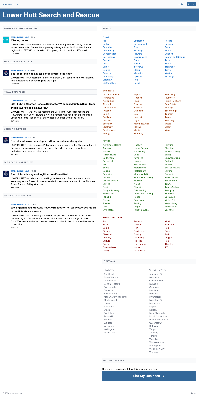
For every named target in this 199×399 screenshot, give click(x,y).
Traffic (168, 63)
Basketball (108, 161)
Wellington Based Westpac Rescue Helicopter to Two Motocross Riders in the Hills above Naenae (53, 209)
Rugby (137, 206)
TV (166, 247)
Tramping (169, 190)
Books (106, 227)
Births (106, 44)
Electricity (108, 127)
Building (107, 117)
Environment (140, 44)
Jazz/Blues (139, 250)
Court (106, 63)
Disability (107, 79)
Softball (169, 161)
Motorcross (140, 167)
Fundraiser (139, 231)
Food (136, 101)
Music (168, 221)
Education (139, 40)
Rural (167, 47)
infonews (138, 66)
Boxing (106, 171)
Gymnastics (109, 209)
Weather (169, 73)
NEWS (106, 37)
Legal (136, 120)
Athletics (107, 151)
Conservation (109, 53)
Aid (104, 40)
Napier (152, 306)
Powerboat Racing (143, 193)
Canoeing (107, 174)
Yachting (169, 209)
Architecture (109, 107)
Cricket (106, 177)
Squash (168, 164)
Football (107, 203)
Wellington (109, 329)
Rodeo (137, 197)
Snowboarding (172, 158)
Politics (168, 40)
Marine (137, 127)
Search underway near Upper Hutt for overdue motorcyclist (47, 141)
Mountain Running (143, 177)
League (137, 161)
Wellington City (156, 348)
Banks (106, 114)
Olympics (138, 187)
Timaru (153, 335)
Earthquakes (109, 83)
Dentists (107, 120)
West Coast (109, 332)
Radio (167, 234)
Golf (105, 206)
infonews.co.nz (10, 4)
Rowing (137, 203)
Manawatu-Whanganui (115, 296)
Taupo (152, 329)
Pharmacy (170, 94)
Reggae (168, 237)
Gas (136, 114)
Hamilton (154, 290)
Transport (170, 66)
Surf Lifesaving (172, 167)
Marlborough (111, 300)
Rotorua (153, 326)
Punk (167, 231)
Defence (107, 73)
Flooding (138, 50)
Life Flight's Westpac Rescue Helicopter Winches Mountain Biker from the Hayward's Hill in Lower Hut (53, 106)
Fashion (138, 221)
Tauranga (154, 332)
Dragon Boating (111, 190)
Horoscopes (140, 244)
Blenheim (154, 277)
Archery (107, 148)
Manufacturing (141, 123)
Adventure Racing (112, 145)
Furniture (138, 107)
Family (106, 250)
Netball (137, 184)
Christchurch (156, 280)
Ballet (105, 224)
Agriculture (108, 101)
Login (180, 4)
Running (169, 145)
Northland (109, 306)
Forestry (138, 104)
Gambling (138, 110)
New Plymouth (157, 313)
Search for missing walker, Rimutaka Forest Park (40, 174)
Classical (107, 234)
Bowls (106, 167)
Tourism (169, 114)
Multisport (139, 180)
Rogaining (139, 200)
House (137, 247)
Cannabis (107, 47)
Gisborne (108, 290)
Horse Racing (141, 148)
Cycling (106, 187)
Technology (171, 110)
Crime (106, 66)
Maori (137, 70)
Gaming (137, 234)
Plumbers (170, 97)
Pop (167, 227)
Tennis (168, 184)
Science (169, 53)
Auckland (109, 274)
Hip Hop (138, 240)
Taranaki (108, 316)
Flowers (138, 53)
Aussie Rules (109, 154)
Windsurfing (171, 206)
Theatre (169, 244)
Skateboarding (172, 151)
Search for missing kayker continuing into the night (41, 73)
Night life (169, 224)
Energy (106, 133)
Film (136, 227)
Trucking (169, 120)
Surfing (168, 171)
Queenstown (155, 322)
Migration (138, 73)
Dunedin (153, 284)
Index (193, 393)
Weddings (169, 76)
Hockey (138, 145)
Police (137, 83)
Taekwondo (171, 180)
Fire (136, 47)
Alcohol (107, 104)
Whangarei (154, 352)
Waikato (108, 322)
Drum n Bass (109, 247)
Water (168, 127)
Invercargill (155, 296)
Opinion (138, 76)
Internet (138, 117)
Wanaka (153, 339)
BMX (105, 164)
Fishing (106, 200)
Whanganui (155, 345)
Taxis (167, 60)
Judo (136, 154)
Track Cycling (172, 187)
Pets (136, 79)
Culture (106, 240)
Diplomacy (108, 76)
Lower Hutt (19, 44)
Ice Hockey (140, 151)
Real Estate (170, 104)
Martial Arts (140, 164)
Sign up (191, 4)
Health (137, 63)
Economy (107, 123)
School (168, 50)
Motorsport (140, 171)
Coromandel (110, 287)
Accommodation (111, 94)
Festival (137, 224)
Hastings (153, 293)
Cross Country (110, 180)
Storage (169, 107)
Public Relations (173, 101)
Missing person (20, 40)
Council (106, 60)
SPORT (106, 141)
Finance (138, 97)
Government (140, 57)
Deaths (106, 70)
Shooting (169, 148)
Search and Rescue (20, 37)
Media (137, 130)
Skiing (168, 154)
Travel (168, 70)
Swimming (170, 174)
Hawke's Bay (110, 293)
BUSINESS (108, 90)
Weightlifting (171, 203)
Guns (136, 60)
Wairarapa (109, 326)
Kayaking (138, 158)
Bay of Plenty (111, 277)
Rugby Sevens (141, 209)
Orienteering (140, 190)
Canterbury (110, 280)
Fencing (107, 197)
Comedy (107, 237)
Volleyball (170, 197)
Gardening (139, 237)
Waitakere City (156, 342)
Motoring (138, 133)
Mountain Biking (142, 174)
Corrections (109, 57)
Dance (106, 244)
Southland (109, 313)
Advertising (108, 97)
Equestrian (108, 193)
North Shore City (158, 316)
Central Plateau (112, 284)
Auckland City (156, 274)
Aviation (107, 110)
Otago (107, 309)
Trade (168, 117)
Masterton (154, 303)
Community (108, 50)
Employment (109, 130)
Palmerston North (158, 319)
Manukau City (156, 300)
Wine (167, 130)
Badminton (108, 158)
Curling (106, 184)
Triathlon (169, 193)
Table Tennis (171, 177)
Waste (168, 123)
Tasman (108, 319)
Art (104, 221)
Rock (167, 240)
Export (137, 94)
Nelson (107, 303)
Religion (169, 44)
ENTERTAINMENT (112, 217)
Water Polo (170, 200)
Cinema (106, 231)
